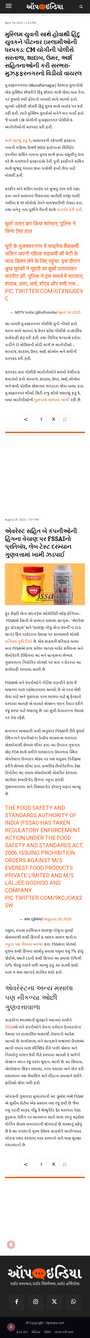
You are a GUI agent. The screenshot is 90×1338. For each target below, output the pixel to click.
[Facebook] (41, 419)
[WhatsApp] (65, 419)
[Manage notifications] (11, 1327)
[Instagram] (35, 1302)
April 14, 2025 (69, 312)
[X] (53, 419)
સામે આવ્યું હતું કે (18, 140)
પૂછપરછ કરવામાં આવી (51, 400)
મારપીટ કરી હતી (69, 209)
